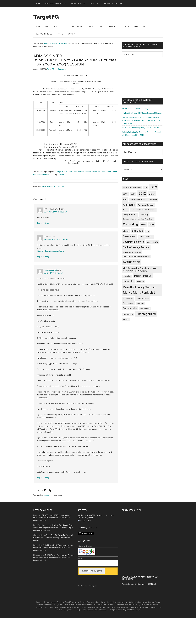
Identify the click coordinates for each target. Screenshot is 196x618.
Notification (131, 262)
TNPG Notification (145, 308)
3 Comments (61, 69)
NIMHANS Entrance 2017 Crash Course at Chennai (142, 113)
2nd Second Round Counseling (132, 187)
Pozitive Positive (142, 275)
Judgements (152, 242)
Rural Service (128, 299)
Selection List (142, 298)
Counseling (130, 224)
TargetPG (46, 17)
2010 (125, 194)
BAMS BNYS (46, 187)
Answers (125, 210)
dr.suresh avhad (50, 270)
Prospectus (128, 281)
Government (129, 236)
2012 (142, 193)
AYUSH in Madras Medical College (135, 109)
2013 (152, 193)
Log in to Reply (43, 223)
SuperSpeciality (130, 308)
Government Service (133, 241)
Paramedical (127, 276)
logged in (47, 495)
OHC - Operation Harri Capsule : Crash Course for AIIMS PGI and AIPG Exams (141, 269)
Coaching (144, 214)
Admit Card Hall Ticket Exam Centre (143, 199)
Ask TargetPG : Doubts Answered (143, 210)
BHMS (53, 187)
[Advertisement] (142, 77)
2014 (125, 199)
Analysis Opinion (145, 205)
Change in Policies (129, 215)
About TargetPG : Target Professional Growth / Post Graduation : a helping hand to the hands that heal (53, 537)
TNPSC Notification (128, 314)
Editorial (126, 231)
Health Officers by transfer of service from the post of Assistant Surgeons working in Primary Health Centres (53, 527)
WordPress (130, 610)
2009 (154, 187)
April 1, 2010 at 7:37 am (53, 273)
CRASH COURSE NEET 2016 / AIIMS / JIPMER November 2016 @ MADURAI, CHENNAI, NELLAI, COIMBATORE (141, 120)
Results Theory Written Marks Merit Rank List (139, 289)
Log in (138, 610)
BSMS (59, 187)
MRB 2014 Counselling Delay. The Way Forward (140, 128)
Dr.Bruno (61, 175)
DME (143, 224)
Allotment (129, 204)
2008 (146, 187)
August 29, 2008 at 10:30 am (55, 212)
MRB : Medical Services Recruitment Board (136, 256)
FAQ (147, 231)
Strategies (140, 303)
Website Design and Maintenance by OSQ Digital (139, 584)
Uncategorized (146, 314)
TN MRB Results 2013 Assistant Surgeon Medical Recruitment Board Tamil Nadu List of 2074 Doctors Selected (52, 517)
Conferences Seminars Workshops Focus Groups (138, 219)
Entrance (137, 230)
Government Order (145, 237)
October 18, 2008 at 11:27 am (56, 239)
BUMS (64, 187)
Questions (140, 281)
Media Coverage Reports (136, 247)
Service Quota (128, 303)
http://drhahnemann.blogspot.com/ (50, 251)
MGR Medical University (132, 252)
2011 (133, 194)
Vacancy (126, 319)
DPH (151, 224)
